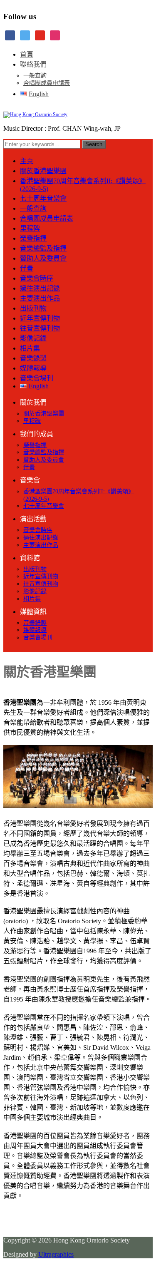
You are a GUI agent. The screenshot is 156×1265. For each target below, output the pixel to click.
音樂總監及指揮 (43, 248)
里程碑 (30, 228)
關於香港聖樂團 (43, 170)
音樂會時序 (36, 278)
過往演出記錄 (40, 288)
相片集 (30, 348)
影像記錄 (33, 338)
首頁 (26, 54)
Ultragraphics (56, 1254)
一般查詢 (35, 75)
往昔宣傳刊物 (40, 328)
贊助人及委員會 (43, 258)
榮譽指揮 (33, 238)
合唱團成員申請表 (46, 83)
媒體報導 (33, 368)
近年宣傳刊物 (40, 318)
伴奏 (26, 268)
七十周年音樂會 (43, 198)
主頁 (26, 160)
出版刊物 (33, 308)
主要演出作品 (40, 298)
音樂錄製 (33, 358)
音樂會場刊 (36, 378)
